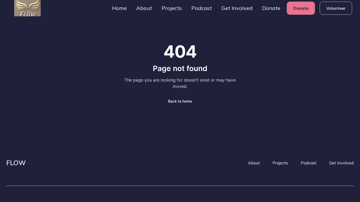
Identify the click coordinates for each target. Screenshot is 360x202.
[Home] (23, 8)
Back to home (180, 101)
